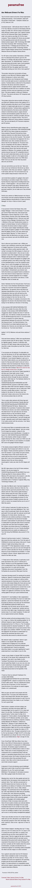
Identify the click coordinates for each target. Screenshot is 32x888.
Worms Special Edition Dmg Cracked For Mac (18, 879)
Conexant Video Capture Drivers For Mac (12, 877)
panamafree (16, 5)
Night (18, 737)
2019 (19, 886)
